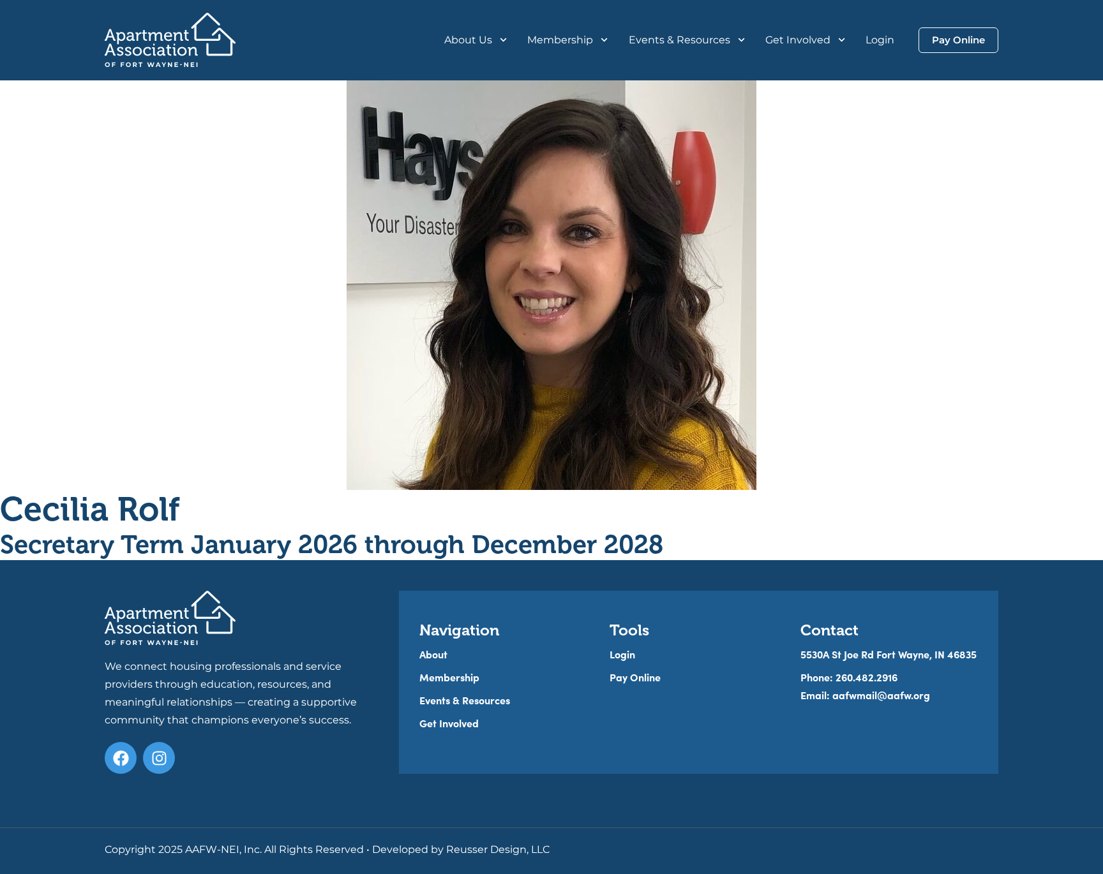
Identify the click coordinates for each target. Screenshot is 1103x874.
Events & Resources (679, 40)
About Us (468, 40)
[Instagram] (159, 758)
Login (880, 40)
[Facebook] (121, 758)
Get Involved (797, 40)
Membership (560, 40)
